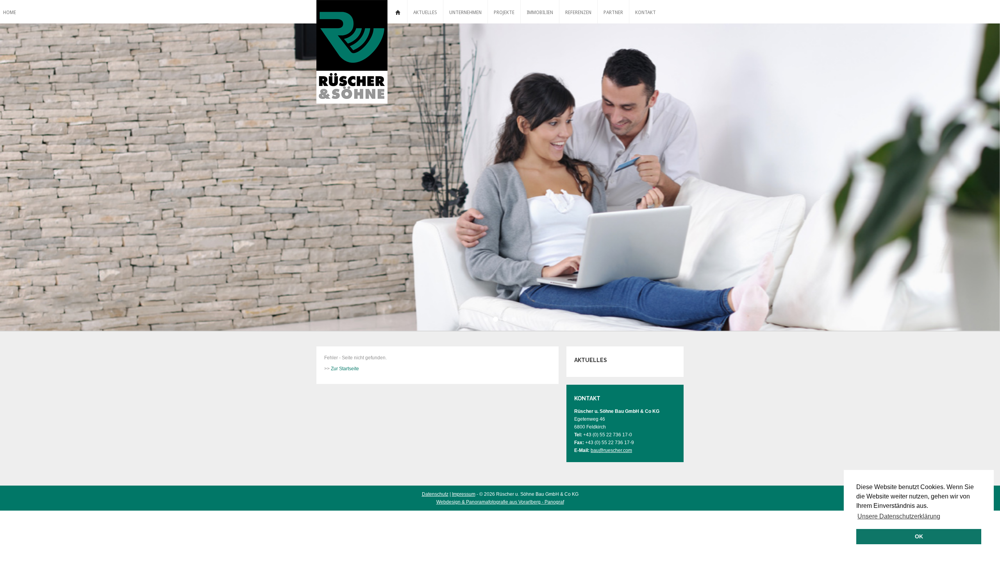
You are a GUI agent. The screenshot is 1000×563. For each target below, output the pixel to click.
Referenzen (578, 12)
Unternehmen (465, 12)
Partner (613, 12)
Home (397, 11)
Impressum (463, 494)
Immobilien (540, 12)
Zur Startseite (345, 368)
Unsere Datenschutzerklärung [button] (898, 516)
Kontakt (645, 12)
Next (940, 178)
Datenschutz (435, 494)
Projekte (504, 12)
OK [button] (919, 536)
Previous (59, 178)
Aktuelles (425, 12)
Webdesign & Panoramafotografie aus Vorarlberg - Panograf (500, 502)
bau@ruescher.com (611, 450)
